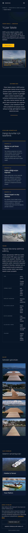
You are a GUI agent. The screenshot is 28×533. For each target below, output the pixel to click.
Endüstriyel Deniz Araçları (17, 7)
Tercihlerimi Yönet (14, 530)
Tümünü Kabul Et (14, 522)
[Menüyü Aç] (24, 3)
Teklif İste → (8, 45)
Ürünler (4, 7)
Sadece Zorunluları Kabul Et (14, 526)
